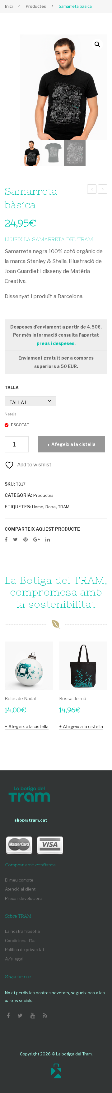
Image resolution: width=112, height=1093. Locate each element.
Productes (36, 6)
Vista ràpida (45, 682)
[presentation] (11, 694)
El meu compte (19, 880)
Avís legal (14, 958)
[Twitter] (15, 539)
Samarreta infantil (103, 190)
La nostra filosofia (22, 931)
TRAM (63, 506)
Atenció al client (20, 889)
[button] (97, 44)
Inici (9, 6)
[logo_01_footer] (29, 795)
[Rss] (45, 1015)
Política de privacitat (24, 949)
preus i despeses (55, 343)
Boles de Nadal (20, 698)
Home (37, 506)
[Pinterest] (25, 539)
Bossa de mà (72, 698)
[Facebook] (6, 539)
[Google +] (36, 539)
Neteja (10, 414)
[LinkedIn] (47, 539)
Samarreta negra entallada (92, 190)
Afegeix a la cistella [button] (28, 726)
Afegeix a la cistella (73, 444)
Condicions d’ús (20, 940)
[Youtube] (33, 1015)
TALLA (12, 387)
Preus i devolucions (24, 898)
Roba (50, 506)
